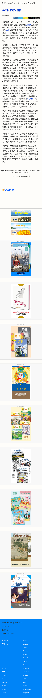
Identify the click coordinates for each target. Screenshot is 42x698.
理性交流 (31, 3)
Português (26, 668)
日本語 (4, 686)
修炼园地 (12, 3)
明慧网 (28, 25)
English (25, 654)
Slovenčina (26, 675)
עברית (4, 668)
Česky (25, 647)
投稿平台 (5, 630)
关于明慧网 (5, 626)
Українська (27, 689)
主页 (4, 3)
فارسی (25, 661)
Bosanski (25, 644)
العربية (25, 640)
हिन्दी (3, 672)
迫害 (8, 30)
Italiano (4, 682)
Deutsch (25, 651)
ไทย (24, 682)
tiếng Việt (26, 693)
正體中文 (5, 640)
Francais (25, 665)
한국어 (4, 689)
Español (25, 658)
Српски (25, 679)
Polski (4, 693)
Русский (26, 672)
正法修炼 (21, 3)
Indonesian (5, 679)
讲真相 (30, 99)
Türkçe (25, 686)
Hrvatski (4, 675)
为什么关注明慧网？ (8, 633)
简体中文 (5, 644)
